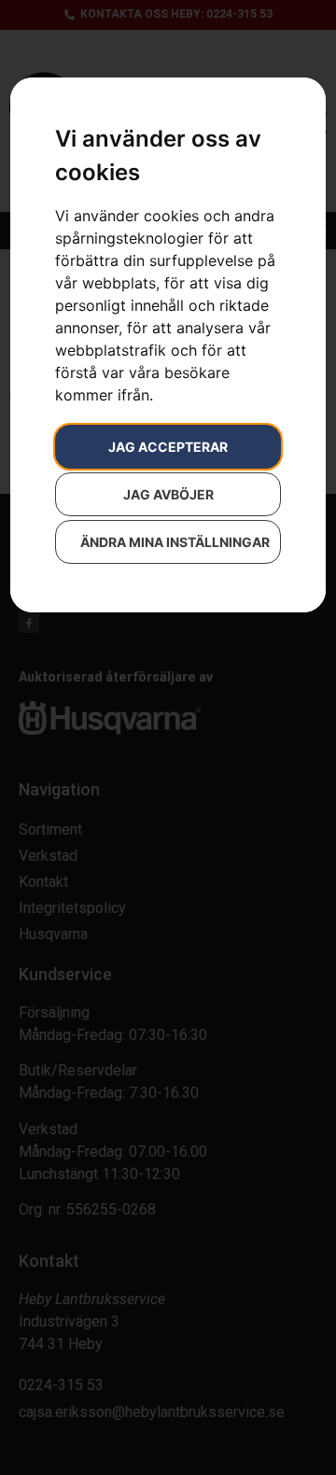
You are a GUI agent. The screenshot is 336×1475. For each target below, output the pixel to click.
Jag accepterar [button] (168, 447)
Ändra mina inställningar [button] (175, 542)
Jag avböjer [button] (168, 494)
